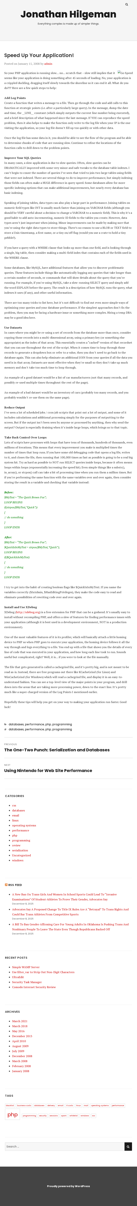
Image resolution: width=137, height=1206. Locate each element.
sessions (54, 1115)
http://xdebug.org (28, 612)
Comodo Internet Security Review (34, 987)
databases (16, 724)
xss (93, 1115)
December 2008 (22, 1056)
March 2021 (19, 1021)
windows (17, 860)
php (48, 724)
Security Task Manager (27, 982)
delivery (51, 1105)
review (16, 845)
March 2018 (19, 1026)
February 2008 (21, 1066)
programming (62, 724)
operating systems (24, 825)
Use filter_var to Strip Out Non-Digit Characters (43, 972)
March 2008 (19, 1061)
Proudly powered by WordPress (68, 1186)
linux (15, 820)
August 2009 (20, 1046)
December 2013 (22, 1036)
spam (64, 1115)
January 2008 (20, 1071)
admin (48, 64)
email (15, 815)
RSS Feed (15, 885)
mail (86, 1105)
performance (34, 724)
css (14, 805)
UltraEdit (18, 977)
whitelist (74, 1115)
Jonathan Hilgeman (68, 14)
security (43, 1115)
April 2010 (19, 1041)
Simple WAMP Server (26, 967)
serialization (20, 850)
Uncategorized (21, 855)
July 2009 (18, 1051)
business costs (24, 1105)
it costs (69, 1105)
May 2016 (18, 1031)
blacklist (10, 1105)
